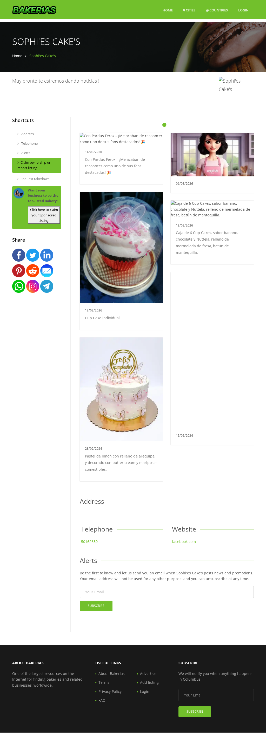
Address (27, 133)
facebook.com (184, 541)
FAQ (101, 700)
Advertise (148, 673)
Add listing (149, 682)
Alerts (25, 152)
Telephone (29, 143)
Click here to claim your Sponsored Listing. (44, 215)
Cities (190, 10)
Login (243, 10)
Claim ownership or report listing (33, 165)
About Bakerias (111, 673)
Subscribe (96, 605)
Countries (218, 10)
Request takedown (35, 178)
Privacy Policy (110, 691)
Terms (103, 682)
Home (168, 10)
